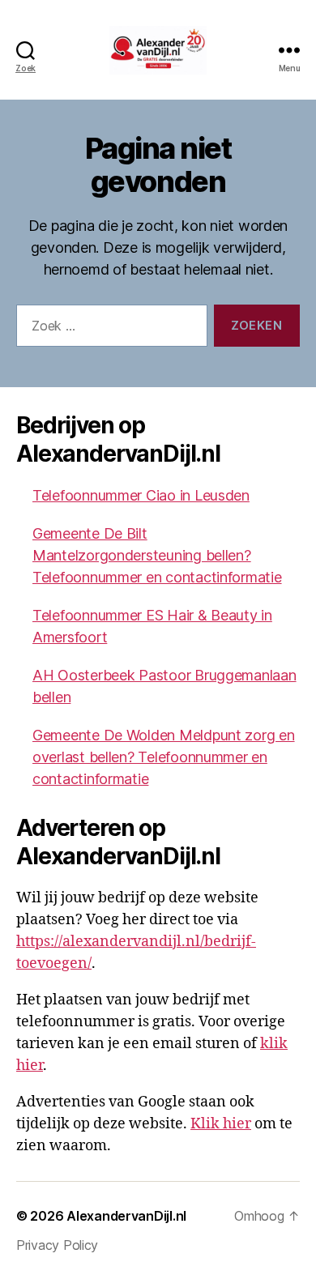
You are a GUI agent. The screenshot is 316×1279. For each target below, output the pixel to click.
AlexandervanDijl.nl (126, 1216)
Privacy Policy (57, 1245)
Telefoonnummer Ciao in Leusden (141, 495)
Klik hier (220, 1124)
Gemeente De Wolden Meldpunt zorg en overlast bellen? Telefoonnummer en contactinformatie (163, 757)
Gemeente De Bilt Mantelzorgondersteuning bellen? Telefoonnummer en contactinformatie (157, 555)
